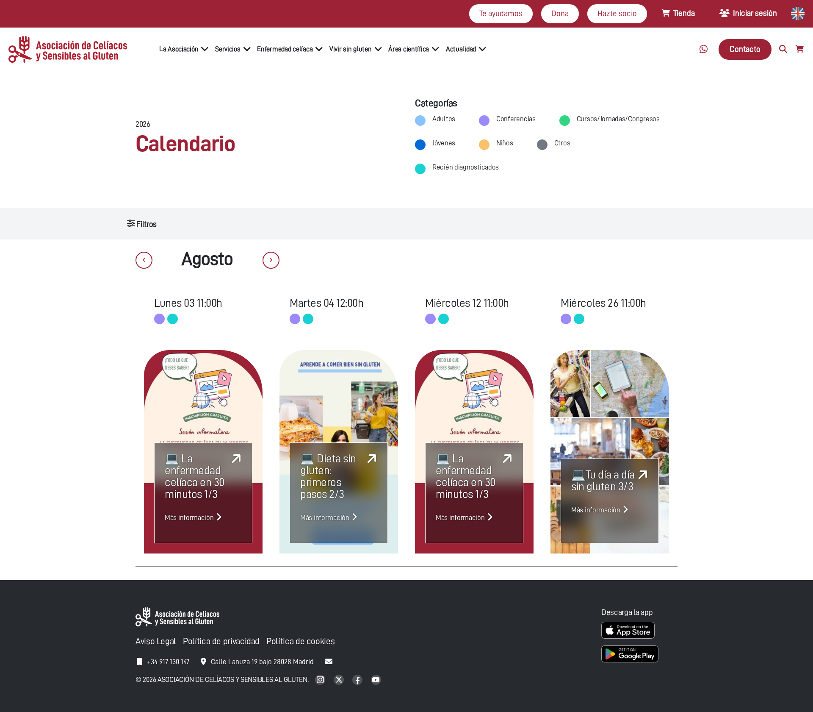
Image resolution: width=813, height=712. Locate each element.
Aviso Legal (156, 641)
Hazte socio (617, 13)
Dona (560, 13)
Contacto (745, 49)
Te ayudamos (501, 13)
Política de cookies (300, 641)
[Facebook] (358, 680)
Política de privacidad (221, 641)
